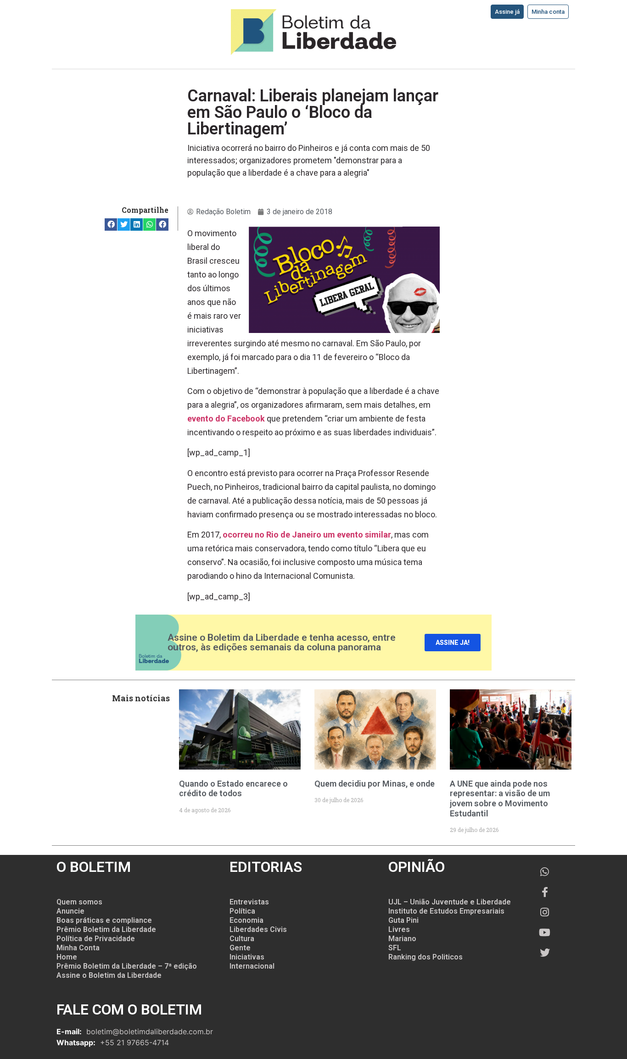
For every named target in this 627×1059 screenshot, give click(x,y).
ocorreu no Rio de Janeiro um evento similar (307, 534)
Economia (246, 920)
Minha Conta (78, 947)
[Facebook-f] (545, 892)
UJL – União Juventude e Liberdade (449, 902)
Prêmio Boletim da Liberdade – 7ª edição (126, 966)
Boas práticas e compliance (104, 920)
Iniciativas (247, 957)
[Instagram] (545, 912)
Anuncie (70, 911)
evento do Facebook (226, 418)
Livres (399, 929)
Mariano (402, 938)
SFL (394, 947)
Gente (240, 947)
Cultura (242, 938)
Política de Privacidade (95, 938)
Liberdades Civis (258, 929)
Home (66, 957)
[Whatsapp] (545, 872)
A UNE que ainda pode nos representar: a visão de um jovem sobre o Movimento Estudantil (500, 798)
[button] (111, 224)
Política (242, 911)
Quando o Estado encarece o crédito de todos (233, 788)
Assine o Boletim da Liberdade (109, 975)
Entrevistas (249, 902)
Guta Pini (403, 920)
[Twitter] (545, 953)
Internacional (252, 966)
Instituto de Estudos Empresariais (446, 911)
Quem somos (79, 902)
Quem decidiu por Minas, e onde (374, 783)
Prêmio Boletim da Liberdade (106, 929)
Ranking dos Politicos (425, 957)
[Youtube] (545, 932)
